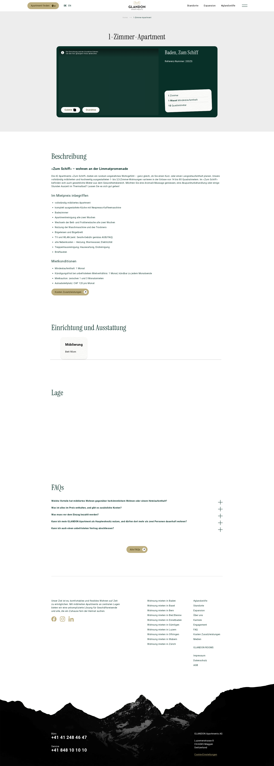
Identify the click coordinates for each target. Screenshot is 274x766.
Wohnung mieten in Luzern (161, 629)
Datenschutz (200, 660)
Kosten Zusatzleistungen (68, 292)
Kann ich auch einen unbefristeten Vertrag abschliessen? (82, 528)
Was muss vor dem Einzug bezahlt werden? (75, 514)
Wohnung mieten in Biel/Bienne (164, 615)
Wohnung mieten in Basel (161, 605)
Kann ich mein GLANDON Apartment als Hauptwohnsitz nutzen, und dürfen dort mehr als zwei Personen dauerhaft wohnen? (119, 521)
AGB (195, 665)
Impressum (199, 655)
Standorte (193, 5)
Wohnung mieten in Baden (161, 600)
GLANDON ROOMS (203, 647)
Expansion (210, 5)
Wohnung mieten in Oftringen (163, 634)
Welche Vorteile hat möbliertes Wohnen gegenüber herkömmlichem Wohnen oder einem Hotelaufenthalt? (109, 501)
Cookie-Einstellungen (205, 754)
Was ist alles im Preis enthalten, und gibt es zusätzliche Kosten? (86, 507)
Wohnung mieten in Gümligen (163, 624)
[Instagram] (62, 619)
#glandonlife (228, 5)
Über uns (198, 615)
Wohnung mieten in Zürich (161, 644)
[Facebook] (54, 619)
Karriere (197, 620)
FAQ (195, 629)
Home (125, 18)
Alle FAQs (135, 549)
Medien (197, 639)
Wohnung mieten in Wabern (162, 639)
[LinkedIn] (71, 619)
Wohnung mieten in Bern (160, 610)
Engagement (200, 624)
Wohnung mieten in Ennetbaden (164, 620)
